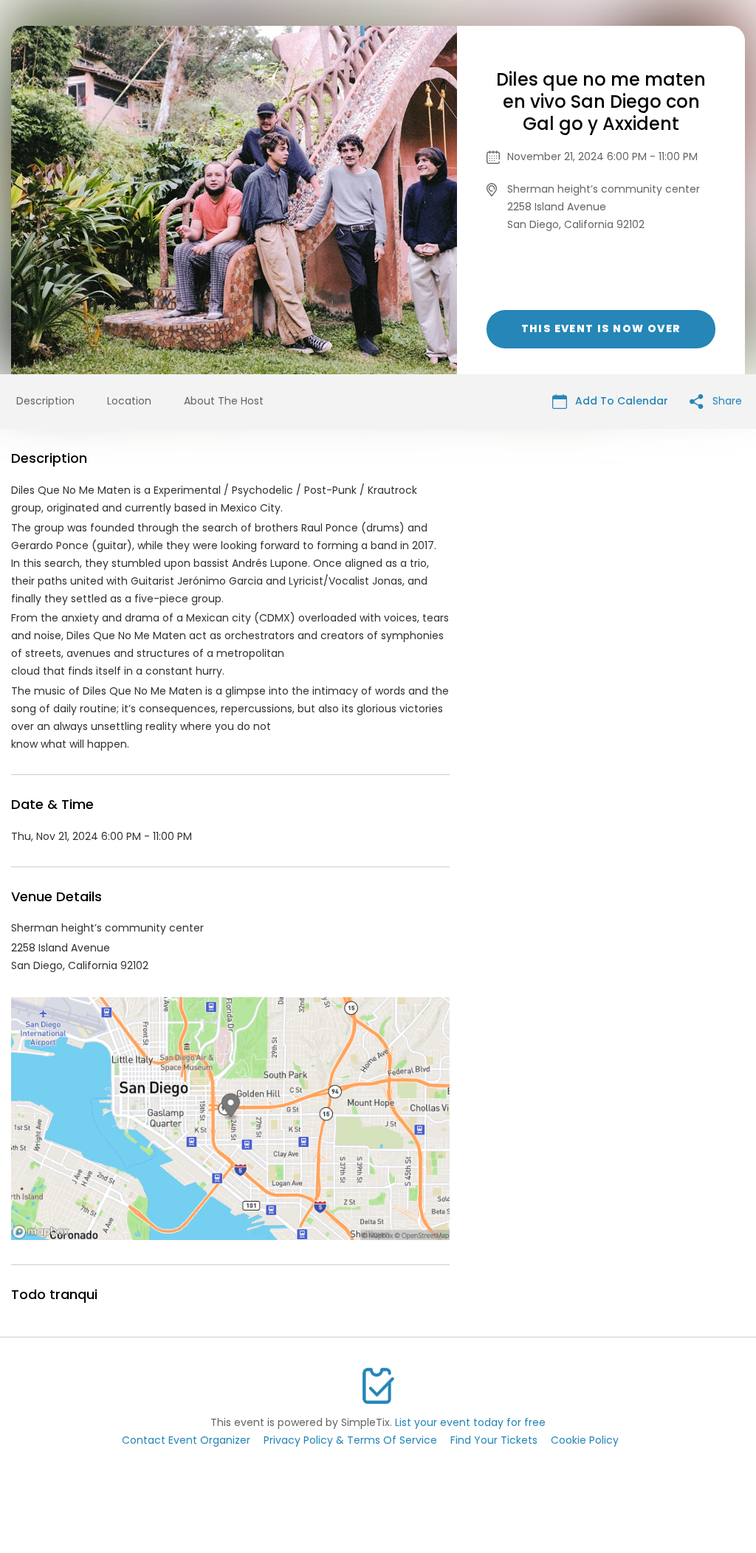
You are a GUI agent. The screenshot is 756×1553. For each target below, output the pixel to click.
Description (45, 400)
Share (725, 400)
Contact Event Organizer (186, 1440)
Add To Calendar (620, 400)
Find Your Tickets (493, 1440)
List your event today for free (470, 1422)
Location (129, 400)
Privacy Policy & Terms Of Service (350, 1440)
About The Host (224, 400)
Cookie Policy (585, 1440)
